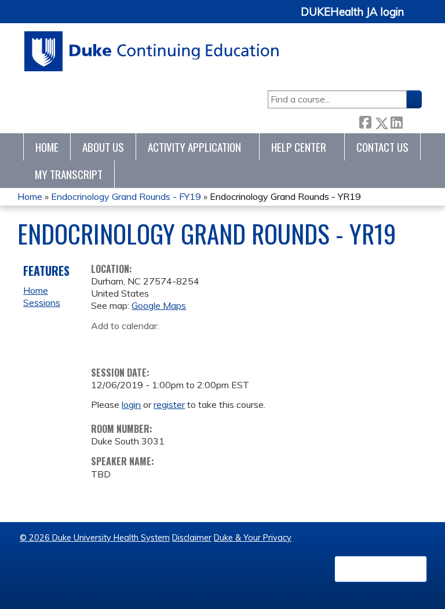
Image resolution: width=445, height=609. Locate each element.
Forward (412, 120)
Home (47, 146)
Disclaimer (191, 538)
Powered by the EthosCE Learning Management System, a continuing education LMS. (381, 569)
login (131, 404)
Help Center (298, 146)
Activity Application (194, 146)
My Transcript (69, 174)
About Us (103, 146)
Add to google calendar (103, 343)
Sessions (41, 302)
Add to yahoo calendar (129, 343)
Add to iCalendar (155, 343)
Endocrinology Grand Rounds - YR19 (285, 196)
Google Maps (159, 305)
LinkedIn (396, 120)
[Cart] (417, 18)
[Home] (152, 51)
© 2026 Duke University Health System (95, 538)
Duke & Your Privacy (252, 538)
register (169, 404)
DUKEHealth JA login (352, 12)
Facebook (365, 120)
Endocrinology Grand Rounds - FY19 (126, 196)
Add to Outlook (183, 343)
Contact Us (382, 146)
